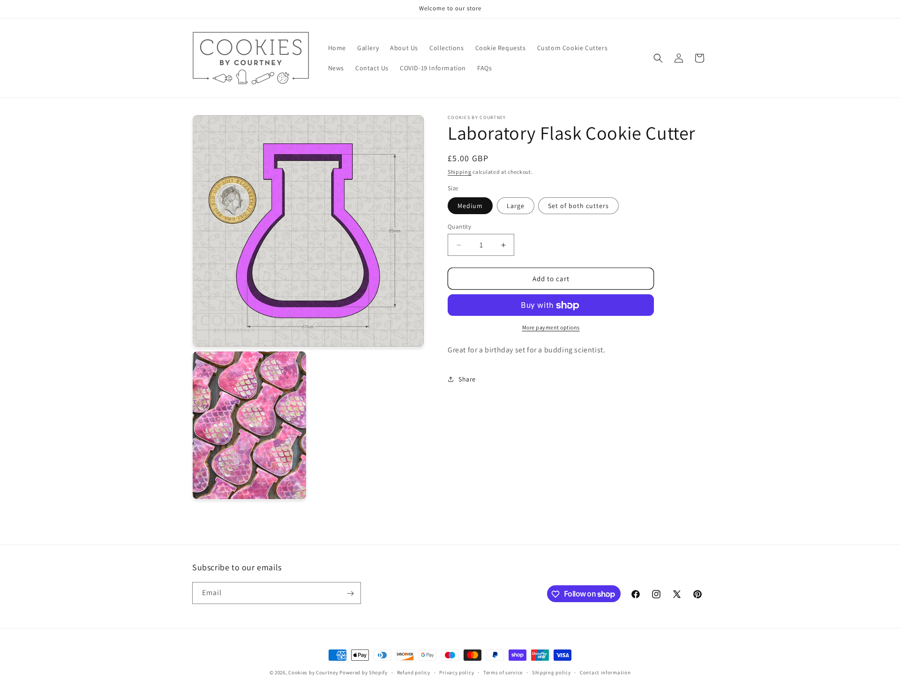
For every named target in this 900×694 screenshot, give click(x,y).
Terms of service (503, 672)
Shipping (460, 171)
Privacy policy (456, 672)
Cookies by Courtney (313, 672)
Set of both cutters (578, 205)
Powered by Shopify (363, 672)
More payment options (551, 327)
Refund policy (413, 672)
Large (516, 205)
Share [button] (467, 379)
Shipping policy (551, 672)
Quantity (459, 227)
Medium (470, 205)
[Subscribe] (350, 593)
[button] (658, 58)
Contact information (605, 672)
